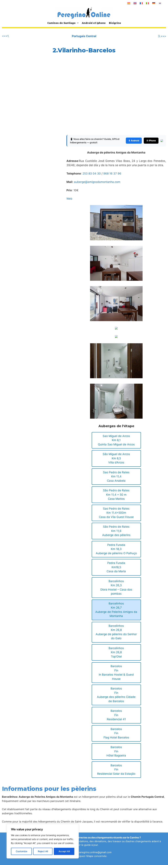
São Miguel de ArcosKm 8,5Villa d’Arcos (116, 458)
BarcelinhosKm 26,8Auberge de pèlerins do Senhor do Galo (116, 632)
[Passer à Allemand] (154, 3)
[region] (43, 841)
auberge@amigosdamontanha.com (97, 182)
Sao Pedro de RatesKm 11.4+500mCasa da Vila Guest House (116, 513)
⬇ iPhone (151, 140)
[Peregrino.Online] (84, 13)
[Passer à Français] (141, 3)
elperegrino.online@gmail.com (94, 852)
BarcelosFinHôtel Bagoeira (116, 751)
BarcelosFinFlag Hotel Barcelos (116, 733)
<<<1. (5, 36)
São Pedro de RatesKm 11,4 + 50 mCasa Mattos (116, 494)
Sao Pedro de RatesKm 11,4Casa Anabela (116, 476)
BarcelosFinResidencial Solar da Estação (116, 769)
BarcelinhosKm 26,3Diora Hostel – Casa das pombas (116, 587)
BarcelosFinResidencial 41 (116, 715)
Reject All (43, 851)
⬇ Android (133, 140)
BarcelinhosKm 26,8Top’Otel (116, 652)
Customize (21, 851)
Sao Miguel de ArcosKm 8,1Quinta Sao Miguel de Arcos (116, 440)
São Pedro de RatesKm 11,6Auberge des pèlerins (116, 531)
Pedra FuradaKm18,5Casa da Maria (116, 567)
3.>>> (162, 36)
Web (69, 198)
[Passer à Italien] (147, 3)
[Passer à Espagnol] (129, 3)
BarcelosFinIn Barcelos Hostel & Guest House (116, 672)
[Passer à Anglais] (135, 3)
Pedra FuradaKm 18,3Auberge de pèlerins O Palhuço (116, 549)
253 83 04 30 (92, 173)
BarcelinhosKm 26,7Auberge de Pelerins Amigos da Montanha (116, 610)
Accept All (64, 851)
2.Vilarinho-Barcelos (84, 50)
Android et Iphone (94, 23)
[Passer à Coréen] (160, 3)
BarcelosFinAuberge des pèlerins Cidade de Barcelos (116, 695)
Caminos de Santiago (61, 23)
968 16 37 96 (112, 173)
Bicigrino (115, 23)
